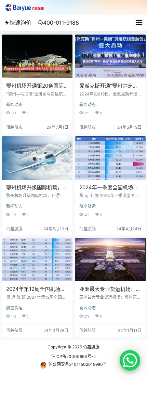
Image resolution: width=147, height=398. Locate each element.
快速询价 (20, 22)
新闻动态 (14, 104)
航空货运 (87, 206)
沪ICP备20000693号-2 (73, 356)
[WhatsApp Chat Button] (130, 360)
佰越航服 (90, 346)
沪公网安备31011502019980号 (78, 364)
